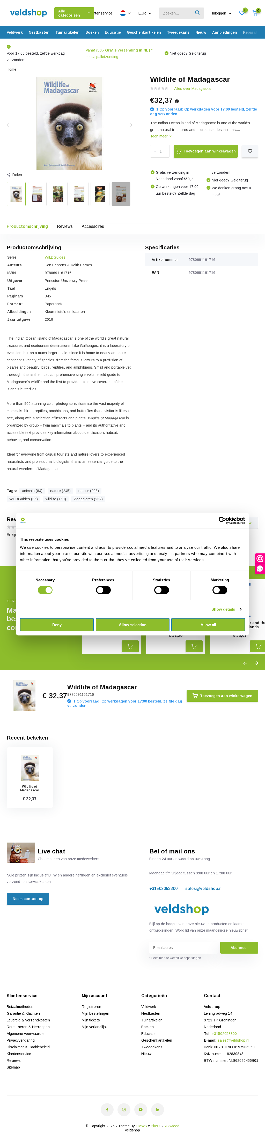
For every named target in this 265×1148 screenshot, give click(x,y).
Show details (223, 609)
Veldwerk (15, 32)
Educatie (113, 32)
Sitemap (13, 1067)
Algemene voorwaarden (26, 1034)
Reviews (65, 226)
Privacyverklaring (21, 1040)
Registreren (91, 1007)
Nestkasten (39, 32)
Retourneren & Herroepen (28, 1027)
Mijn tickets (91, 1020)
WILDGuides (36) (23, 499)
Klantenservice (100, 13)
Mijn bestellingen (95, 1013)
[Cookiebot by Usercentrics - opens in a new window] (222, 520)
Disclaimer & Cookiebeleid (28, 1047)
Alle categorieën (69, 13)
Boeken (92, 32)
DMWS (141, 1126)
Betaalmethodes (20, 1007)
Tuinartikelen (67, 32)
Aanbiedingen (224, 32)
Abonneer (239, 948)
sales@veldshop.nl (204, 888)
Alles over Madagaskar (193, 88)
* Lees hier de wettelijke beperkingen (175, 958)
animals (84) (32, 491)
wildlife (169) (56, 499)
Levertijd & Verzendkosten (28, 1020)
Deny (57, 625)
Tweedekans (178, 32)
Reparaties (253, 32)
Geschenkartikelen (144, 32)
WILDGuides (55, 257)
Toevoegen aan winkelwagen (209, 151)
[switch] (103, 590)
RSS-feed (171, 1126)
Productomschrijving (27, 226)
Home (11, 69)
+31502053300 (163, 888)
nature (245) (60, 491)
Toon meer (159, 136)
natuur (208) (88, 491)
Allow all (208, 625)
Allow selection (132, 625)
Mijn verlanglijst (94, 1027)
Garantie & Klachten (23, 1013)
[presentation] (8, 125)
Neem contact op (28, 899)
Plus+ (155, 1126)
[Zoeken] (197, 13)
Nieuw (200, 32)
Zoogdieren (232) (88, 499)
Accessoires (93, 226)
